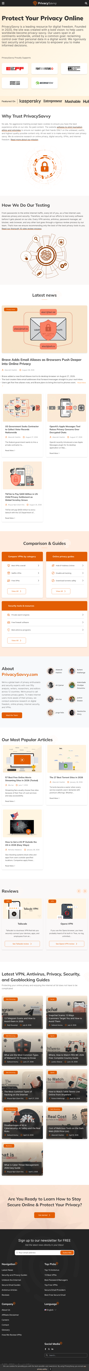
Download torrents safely (66, 580)
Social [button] (52, 999)
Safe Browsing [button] (10, 999)
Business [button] (9, 1146)
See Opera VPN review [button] (65, 944)
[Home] (45, 3)
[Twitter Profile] (49, 1349)
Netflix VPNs (16, 573)
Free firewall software (20, 622)
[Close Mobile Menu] (3, 3)
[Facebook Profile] (45, 1349)
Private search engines (20, 615)
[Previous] (79, 891)
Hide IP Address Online (65, 565)
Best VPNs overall (18, 565)
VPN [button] (7, 901)
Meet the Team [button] (12, 715)
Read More (9, 450)
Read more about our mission (24, 139)
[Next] (85, 891)
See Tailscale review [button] (21, 944)
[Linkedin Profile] (52, 1349)
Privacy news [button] (10, 309)
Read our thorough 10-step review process (21, 228)
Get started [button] (42, 1215)
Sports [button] (52, 1036)
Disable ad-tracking (63, 573)
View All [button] (15, 591)
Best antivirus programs (21, 630)
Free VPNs (15, 580)
